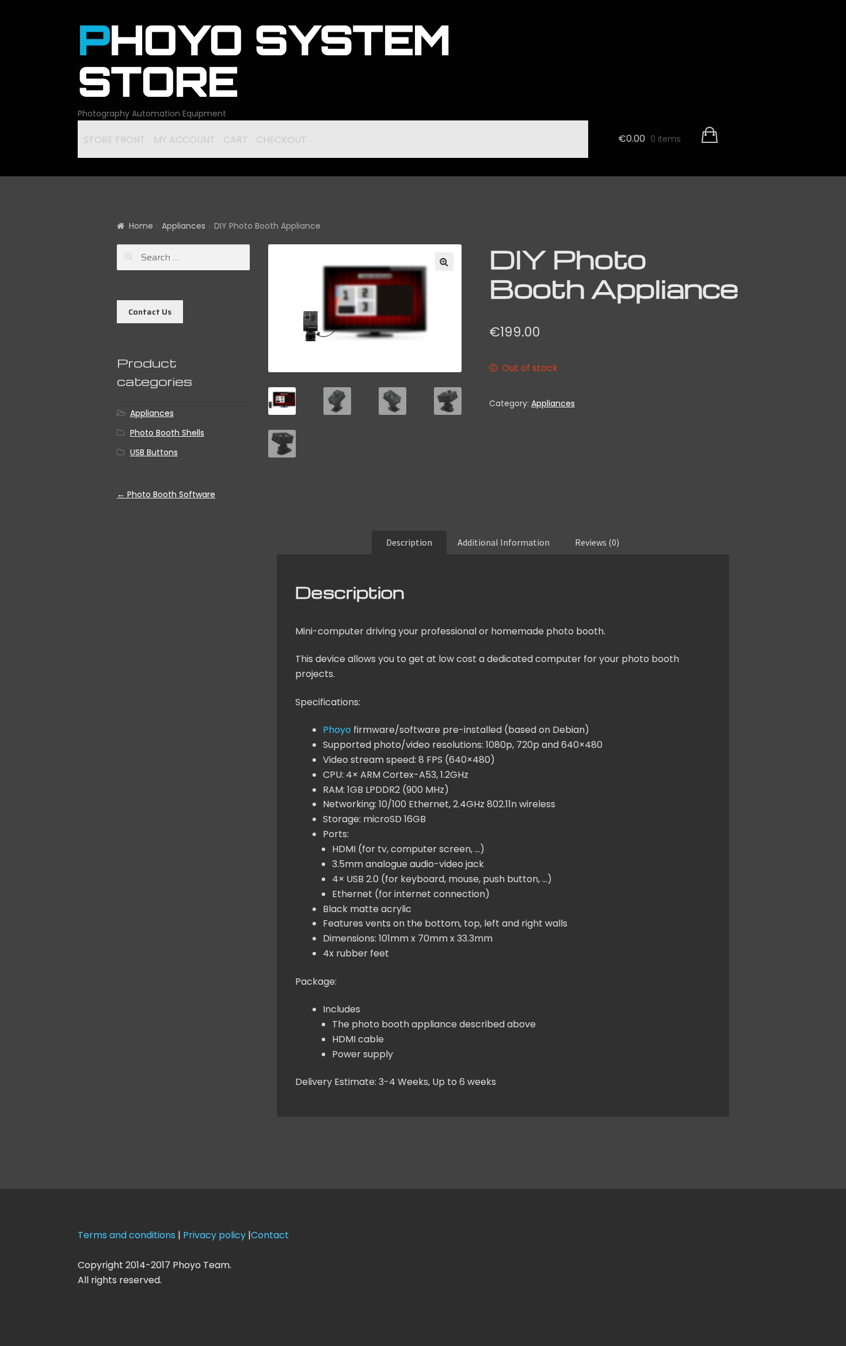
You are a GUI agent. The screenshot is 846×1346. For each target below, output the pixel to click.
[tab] (409, 543)
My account (184, 139)
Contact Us (150, 311)
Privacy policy (215, 1235)
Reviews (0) (597, 542)
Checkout (281, 139)
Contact (270, 1235)
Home (141, 226)
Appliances (183, 226)
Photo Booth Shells (167, 432)
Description (409, 542)
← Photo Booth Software (166, 494)
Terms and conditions (127, 1235)
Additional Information (504, 542)
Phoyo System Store (264, 65)
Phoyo (337, 729)
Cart (235, 139)
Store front (114, 139)
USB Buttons (154, 452)
